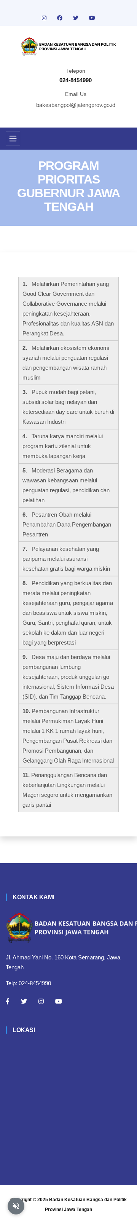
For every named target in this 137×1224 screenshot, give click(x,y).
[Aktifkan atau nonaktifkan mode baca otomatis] (16, 1206)
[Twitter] (24, 1001)
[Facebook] (7, 1001)
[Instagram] (41, 1001)
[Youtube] (58, 1001)
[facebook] (60, 17)
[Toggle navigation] (13, 138)
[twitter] (76, 17)
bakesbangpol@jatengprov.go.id (75, 105)
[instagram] (45, 17)
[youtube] (92, 17)
